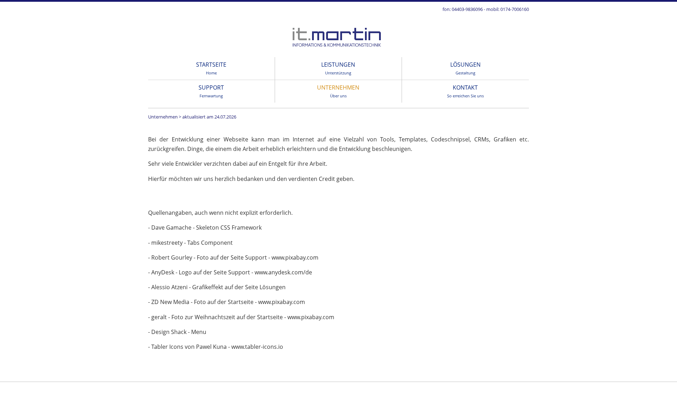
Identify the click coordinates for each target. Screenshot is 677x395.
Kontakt (465, 91)
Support (211, 91)
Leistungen (338, 68)
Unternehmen (338, 91)
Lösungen (465, 68)
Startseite (211, 68)
